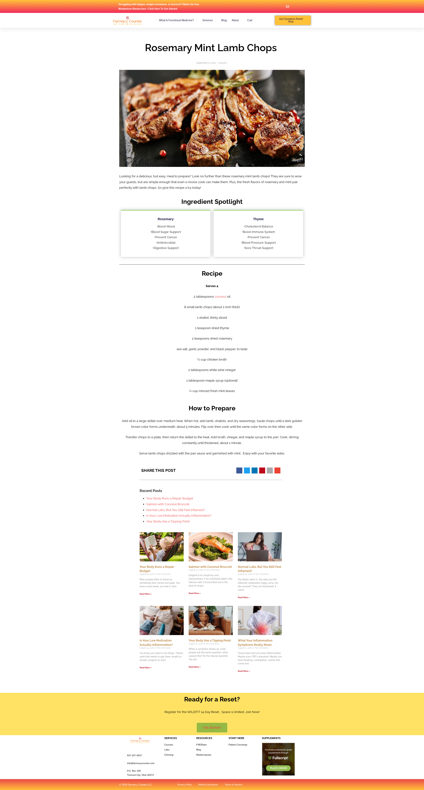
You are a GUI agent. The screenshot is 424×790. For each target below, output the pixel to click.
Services (207, 20)
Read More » (146, 594)
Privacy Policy (184, 784)
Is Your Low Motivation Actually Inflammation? (178, 515)
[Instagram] (294, 784)
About (235, 20)
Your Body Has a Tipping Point (168, 521)
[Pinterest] (288, 784)
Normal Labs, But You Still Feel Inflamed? (175, 510)
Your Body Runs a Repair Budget (169, 498)
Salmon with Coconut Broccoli (167, 504)
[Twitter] (274, 784)
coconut (220, 296)
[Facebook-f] (281, 784)
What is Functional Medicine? (176, 20)
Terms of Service (233, 784)
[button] (239, 470)
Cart (249, 20)
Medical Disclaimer (208, 784)
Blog (224, 20)
